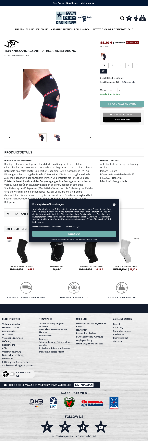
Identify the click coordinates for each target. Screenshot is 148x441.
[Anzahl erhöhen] (120, 90)
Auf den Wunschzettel (123, 115)
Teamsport (120, 29)
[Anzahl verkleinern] (111, 90)
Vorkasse (117, 341)
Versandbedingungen (12, 338)
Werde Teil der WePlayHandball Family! (91, 325)
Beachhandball (83, 29)
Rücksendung (8, 344)
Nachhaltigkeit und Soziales (89, 343)
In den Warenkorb (122, 104)
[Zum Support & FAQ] (129, 17)
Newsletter (81, 329)
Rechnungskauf (120, 338)
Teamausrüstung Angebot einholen (51, 325)
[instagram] (65, 426)
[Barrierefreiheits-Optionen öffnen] (5, 374)
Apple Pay (118, 327)
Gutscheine (7, 334)
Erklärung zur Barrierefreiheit (16, 362)
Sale (130, 29)
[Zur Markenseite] (11, 44)
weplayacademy (84, 340)
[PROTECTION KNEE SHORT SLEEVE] (91, 253)
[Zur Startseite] (73, 18)
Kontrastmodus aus (23, 374)
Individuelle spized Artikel (51, 351)
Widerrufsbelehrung (11, 351)
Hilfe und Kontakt (10, 327)
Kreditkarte (118, 334)
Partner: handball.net (86, 333)
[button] (122, 17)
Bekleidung (42, 29)
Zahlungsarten (9, 331)
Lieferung (6, 341)
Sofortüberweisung (122, 331)
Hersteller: (107, 160)
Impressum (7, 358)
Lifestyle (98, 29)
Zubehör (68, 29)
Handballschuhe (24, 29)
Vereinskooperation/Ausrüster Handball (53, 331)
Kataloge (43, 339)
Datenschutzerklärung (13, 355)
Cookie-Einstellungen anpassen (17, 365)
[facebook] (47, 426)
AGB (4, 348)
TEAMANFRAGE (122, 119)
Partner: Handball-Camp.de (89, 336)
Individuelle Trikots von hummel (54, 348)
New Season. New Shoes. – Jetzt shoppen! (74, 3)
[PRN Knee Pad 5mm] (56, 253)
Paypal (116, 324)
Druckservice (45, 335)
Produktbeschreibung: (18, 160)
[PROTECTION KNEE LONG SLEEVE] (22, 253)
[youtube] (101, 426)
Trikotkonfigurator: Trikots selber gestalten (54, 343)
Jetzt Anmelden (84, 385)
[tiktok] (83, 426)
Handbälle (56, 29)
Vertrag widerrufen (11, 324)
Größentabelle (128, 82)
